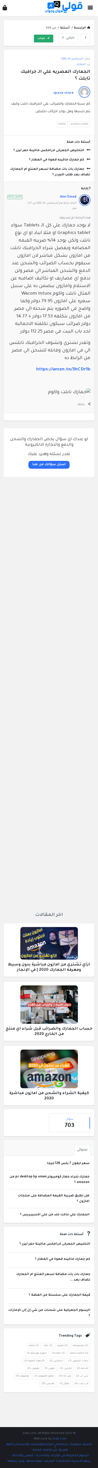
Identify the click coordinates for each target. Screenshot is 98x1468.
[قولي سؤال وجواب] (62, 8)
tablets (62, 124)
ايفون (49, 1368)
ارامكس (56, 1361)
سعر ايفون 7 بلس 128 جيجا (68, 1163)
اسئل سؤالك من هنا (48, 464)
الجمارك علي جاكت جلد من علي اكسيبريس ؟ (54, 1215)
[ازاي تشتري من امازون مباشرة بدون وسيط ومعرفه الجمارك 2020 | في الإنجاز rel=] (49, 944)
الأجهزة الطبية (34, 1361)
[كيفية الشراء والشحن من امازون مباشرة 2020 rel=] (49, 1070)
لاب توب (81, 1383)
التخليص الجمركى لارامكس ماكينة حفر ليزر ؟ (48, 150)
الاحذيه (82, 1368)
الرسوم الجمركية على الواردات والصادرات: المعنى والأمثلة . (49, 1455)
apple (62, 1345)
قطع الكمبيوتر (44, 1376)
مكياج (64, 1383)
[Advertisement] (49, 692)
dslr (48, 1345)
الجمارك (81, 64)
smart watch (79, 1353)
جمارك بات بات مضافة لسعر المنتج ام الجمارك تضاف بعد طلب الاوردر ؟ (50, 172)
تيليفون (33, 1368)
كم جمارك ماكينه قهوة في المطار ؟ (56, 160)
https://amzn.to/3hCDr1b (63, 369)
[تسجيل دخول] (5, 9)
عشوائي (82, 1150)
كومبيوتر (22, 1376)
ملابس (48, 1383)
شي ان (82, 1376)
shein (34, 1345)
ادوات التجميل (78, 1361)
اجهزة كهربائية (37, 1353)
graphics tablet (79, 124)
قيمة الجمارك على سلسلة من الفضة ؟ (59, 1295)
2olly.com (59, 1439)
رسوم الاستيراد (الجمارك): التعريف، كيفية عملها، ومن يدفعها (49, 1461)
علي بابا (65, 1376)
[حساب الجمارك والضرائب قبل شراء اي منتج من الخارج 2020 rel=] (49, 1006)
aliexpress (80, 1345)
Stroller (58, 1353)
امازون (66, 1368)
